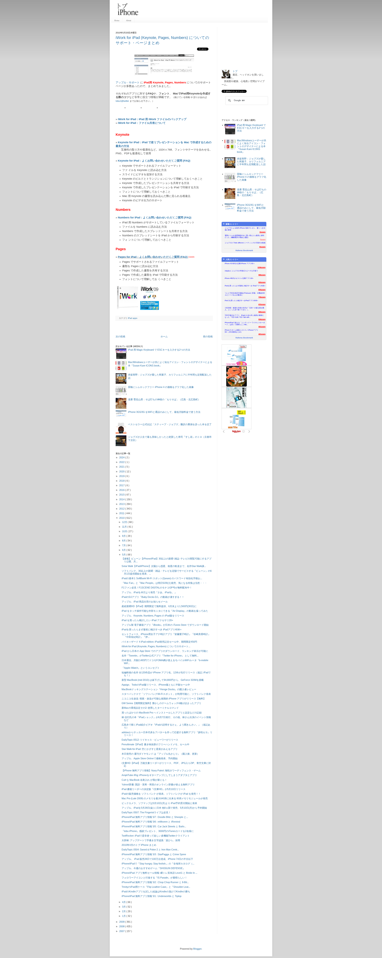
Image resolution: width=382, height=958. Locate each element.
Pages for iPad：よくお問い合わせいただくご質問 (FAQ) (153, 256)
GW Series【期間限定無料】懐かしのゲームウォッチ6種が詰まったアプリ (161, 703)
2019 (122, 476)
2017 (122, 485)
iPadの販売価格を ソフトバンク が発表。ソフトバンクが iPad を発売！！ (161, 794)
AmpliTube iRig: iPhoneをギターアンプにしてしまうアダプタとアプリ (159, 775)
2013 (122, 504)
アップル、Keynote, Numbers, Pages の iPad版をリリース (153, 615)
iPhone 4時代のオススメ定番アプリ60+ (239, 278)
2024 (122, 457)
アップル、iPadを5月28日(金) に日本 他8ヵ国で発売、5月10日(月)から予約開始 (164, 808)
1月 (124, 916)
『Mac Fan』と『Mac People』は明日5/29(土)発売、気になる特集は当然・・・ (164, 583)
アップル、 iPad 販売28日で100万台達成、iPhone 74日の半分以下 (157, 859)
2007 (122, 931)
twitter (126, 101)
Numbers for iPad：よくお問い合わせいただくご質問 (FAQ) (154, 217)
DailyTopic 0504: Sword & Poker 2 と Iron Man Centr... (150, 849)
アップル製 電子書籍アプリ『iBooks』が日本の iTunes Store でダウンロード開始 (165, 625)
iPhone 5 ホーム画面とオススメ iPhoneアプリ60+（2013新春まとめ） (241, 331)
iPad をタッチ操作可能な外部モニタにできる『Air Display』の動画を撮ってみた (165, 611)
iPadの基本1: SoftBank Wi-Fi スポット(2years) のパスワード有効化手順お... (162, 578)
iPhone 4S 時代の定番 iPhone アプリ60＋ (240, 263)
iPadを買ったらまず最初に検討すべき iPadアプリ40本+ (151, 629)
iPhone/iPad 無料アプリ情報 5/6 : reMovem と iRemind (151, 821)
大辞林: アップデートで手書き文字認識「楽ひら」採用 (151, 840)
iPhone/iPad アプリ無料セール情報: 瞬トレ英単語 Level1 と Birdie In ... (159, 873)
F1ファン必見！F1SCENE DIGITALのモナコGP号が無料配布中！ (157, 587)
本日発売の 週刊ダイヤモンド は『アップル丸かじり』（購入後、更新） (160, 754)
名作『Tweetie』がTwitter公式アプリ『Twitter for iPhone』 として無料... (160, 655)
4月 (124, 902)
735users (261, 297)
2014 (122, 499)
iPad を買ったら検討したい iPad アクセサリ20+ (147, 620)
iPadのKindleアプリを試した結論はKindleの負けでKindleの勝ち (156, 891)
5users (262, 239)
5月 (124, 554)
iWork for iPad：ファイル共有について (142, 122)
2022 (122, 462)
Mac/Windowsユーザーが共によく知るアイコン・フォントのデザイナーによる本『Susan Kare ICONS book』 (251, 146)
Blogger (197, 949)
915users (261, 282)
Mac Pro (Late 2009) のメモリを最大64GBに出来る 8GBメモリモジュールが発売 (165, 798)
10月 (125, 531)
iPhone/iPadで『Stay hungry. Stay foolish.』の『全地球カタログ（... (158, 863)
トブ (235, 71)
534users (261, 319)
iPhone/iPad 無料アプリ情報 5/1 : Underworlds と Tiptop (151, 896)
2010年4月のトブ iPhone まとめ (139, 845)
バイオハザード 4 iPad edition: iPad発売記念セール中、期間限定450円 (159, 642)
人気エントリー (232, 259)
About (128, 20)
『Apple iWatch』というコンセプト (141, 668)
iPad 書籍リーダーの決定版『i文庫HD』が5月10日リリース (153, 789)
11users (262, 232)
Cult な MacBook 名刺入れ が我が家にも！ (144, 780)
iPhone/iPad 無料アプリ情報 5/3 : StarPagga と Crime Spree (154, 854)
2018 (122, 481)
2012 (122, 508)
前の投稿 (208, 336)
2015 (122, 494)
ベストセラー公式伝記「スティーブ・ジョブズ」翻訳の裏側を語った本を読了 (170, 424)
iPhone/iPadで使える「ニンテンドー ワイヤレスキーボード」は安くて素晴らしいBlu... (245, 323)
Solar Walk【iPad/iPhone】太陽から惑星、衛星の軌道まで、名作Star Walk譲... (164, 566)
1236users (261, 267)
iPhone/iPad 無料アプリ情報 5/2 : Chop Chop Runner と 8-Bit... (155, 882)
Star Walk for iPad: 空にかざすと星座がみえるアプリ (150, 749)
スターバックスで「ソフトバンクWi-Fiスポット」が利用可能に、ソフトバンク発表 (166, 694)
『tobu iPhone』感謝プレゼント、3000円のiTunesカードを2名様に (158, 831)
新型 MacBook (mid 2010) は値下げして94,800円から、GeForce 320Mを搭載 (163, 680)
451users (261, 327)
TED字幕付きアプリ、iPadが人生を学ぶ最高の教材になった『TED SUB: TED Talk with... (244, 316)
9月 (124, 536)
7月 (124, 545)
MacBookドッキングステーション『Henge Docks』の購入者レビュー (159, 689)
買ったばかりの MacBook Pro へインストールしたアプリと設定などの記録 (162, 712)
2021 (122, 466)
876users (261, 290)
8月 (124, 540)
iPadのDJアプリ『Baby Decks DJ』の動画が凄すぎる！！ (153, 597)
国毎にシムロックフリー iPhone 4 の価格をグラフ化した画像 (161, 387)
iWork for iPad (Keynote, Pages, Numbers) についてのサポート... (156, 646)
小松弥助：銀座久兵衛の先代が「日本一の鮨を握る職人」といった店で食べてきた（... (244, 309)
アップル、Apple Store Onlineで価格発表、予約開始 (150, 758)
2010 (122, 518)
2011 (122, 513)
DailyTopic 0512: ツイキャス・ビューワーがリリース (150, 740)
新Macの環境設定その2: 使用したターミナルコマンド (150, 708)
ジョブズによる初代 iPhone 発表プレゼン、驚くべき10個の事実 (245, 229)
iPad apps (132, 318)
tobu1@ (119, 101)
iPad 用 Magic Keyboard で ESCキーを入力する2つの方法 (159, 350)
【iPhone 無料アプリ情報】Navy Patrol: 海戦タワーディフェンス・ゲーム (161, 770)
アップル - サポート (128, 82)
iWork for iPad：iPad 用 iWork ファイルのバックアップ (152, 119)
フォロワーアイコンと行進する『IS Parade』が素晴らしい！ (154, 877)
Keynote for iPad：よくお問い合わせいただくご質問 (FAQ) (154, 160)
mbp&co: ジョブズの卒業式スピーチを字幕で (241, 271)
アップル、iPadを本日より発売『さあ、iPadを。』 (149, 592)
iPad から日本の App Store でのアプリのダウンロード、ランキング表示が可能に (165, 651)
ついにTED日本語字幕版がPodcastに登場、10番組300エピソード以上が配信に (245, 294)
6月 (124, 550)
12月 (125, 522)
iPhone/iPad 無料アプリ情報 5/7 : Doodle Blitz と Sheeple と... (155, 817)
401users (261, 334)
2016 (122, 490)
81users (262, 247)
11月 (124, 526)
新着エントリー (232, 224)
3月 (124, 906)
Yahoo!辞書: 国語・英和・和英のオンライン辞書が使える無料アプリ (158, 784)
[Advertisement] (204, 10)
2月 (124, 911)
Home (116, 20)
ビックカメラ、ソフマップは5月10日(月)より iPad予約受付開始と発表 (159, 803)
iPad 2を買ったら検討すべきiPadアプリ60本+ (241, 300)
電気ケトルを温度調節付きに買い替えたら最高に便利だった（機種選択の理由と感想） (244, 236)
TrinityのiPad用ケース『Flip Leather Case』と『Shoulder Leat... (156, 887)
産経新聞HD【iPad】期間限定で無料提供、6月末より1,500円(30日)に (159, 606)
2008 (122, 926)
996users (261, 275)
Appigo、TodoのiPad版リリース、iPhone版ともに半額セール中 (156, 684)
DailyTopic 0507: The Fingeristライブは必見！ (146, 812)
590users (261, 312)
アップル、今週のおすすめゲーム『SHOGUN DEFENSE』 (153, 868)
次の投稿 (120, 336)
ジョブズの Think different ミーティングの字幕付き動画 (245, 243)
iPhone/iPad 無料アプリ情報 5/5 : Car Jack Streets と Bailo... (154, 826)
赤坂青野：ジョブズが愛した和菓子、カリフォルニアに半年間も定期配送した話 (251, 161)
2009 (122, 922)
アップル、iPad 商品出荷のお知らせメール (145, 601)
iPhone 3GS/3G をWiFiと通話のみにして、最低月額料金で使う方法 (164, 412)
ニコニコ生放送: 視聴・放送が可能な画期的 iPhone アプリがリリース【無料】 (164, 698)
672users (261, 304)
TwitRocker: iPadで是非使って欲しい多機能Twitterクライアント (156, 835)
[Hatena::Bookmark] (244, 251)
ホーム (164, 336)
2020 (122, 471)
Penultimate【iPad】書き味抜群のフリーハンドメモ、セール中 (155, 744)
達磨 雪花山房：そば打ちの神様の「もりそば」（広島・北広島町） (164, 399)
